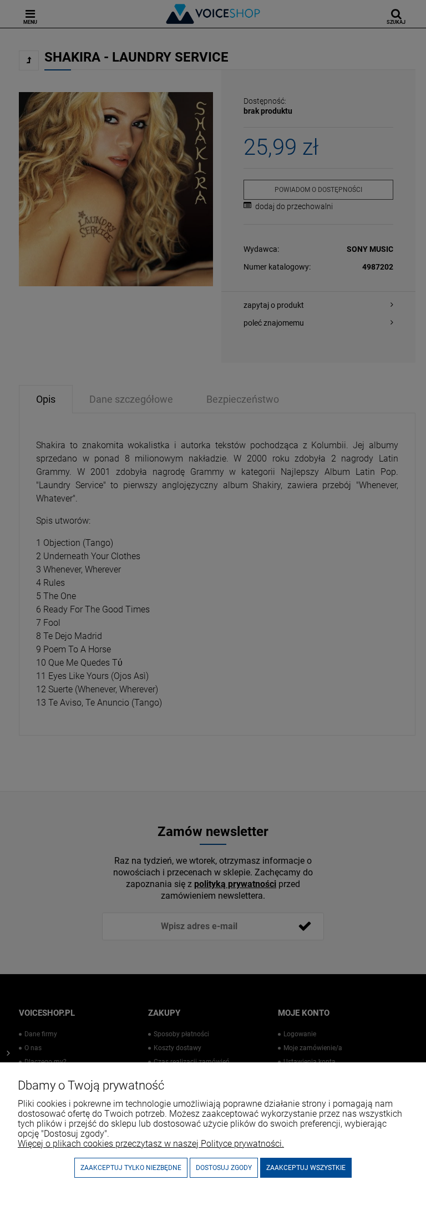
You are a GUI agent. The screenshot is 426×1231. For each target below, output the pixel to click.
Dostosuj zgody (224, 1168)
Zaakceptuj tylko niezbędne (130, 1168)
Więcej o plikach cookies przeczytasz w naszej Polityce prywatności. (151, 1143)
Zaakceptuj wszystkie (306, 1168)
